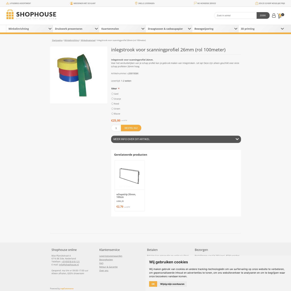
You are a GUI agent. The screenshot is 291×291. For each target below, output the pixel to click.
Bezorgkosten (106, 259)
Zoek (263, 15)
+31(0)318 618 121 (71, 261)
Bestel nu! (131, 128)
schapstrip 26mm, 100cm (126, 195)
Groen (117, 108)
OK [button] (153, 284)
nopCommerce (67, 288)
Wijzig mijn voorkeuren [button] (172, 284)
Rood (116, 103)
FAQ (101, 263)
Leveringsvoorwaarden (110, 256)
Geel (116, 93)
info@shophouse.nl (69, 264)
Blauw (117, 113)
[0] (279, 15)
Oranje (117, 98)
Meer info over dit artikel (131, 139)
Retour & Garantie (108, 266)
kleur (114, 88)
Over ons (103, 270)
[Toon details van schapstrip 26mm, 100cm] (129, 175)
